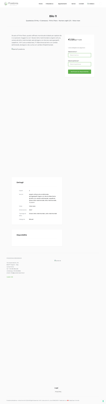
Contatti (81, 3)
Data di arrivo (72, 51)
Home (40, 3)
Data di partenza (73, 61)
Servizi (74, 3)
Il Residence (49, 3)
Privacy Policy (58, 391)
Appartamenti (62, 3)
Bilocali (31, 219)
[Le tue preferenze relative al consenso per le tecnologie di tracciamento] (103, 401)
